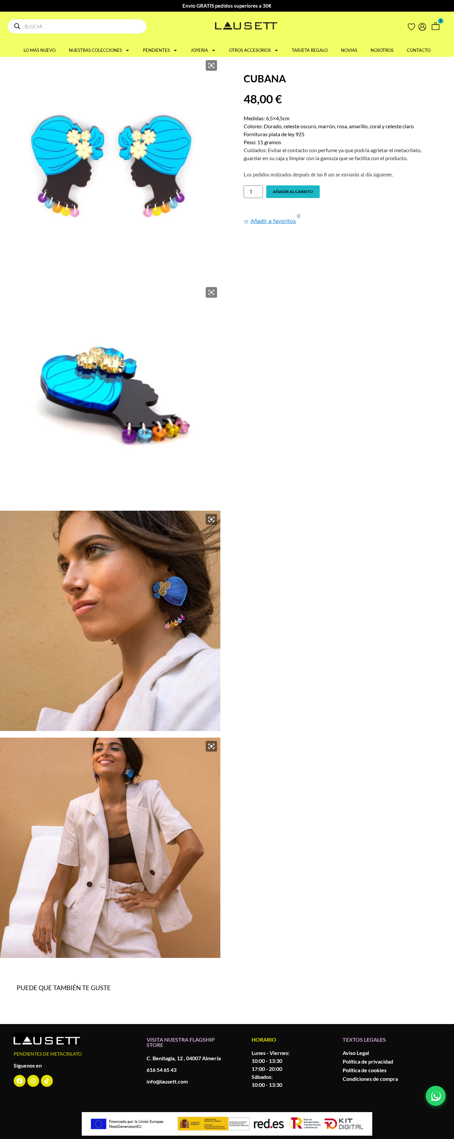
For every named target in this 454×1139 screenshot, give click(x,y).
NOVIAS (349, 50)
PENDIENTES (156, 50)
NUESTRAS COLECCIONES (95, 50)
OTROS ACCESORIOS (250, 50)
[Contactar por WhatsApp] (436, 1096)
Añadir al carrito (293, 191)
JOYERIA (199, 50)
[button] (270, 221)
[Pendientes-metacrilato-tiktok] (47, 1081)
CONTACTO (418, 50)
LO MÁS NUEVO (40, 50)
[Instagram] (33, 1081)
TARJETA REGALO (310, 50)
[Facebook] (20, 1081)
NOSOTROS (382, 50)
